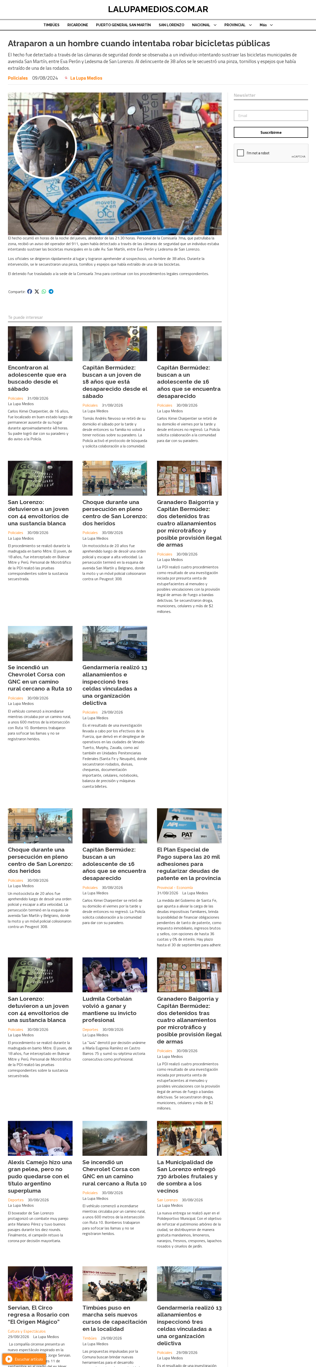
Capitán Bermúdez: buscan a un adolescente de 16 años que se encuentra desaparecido (189, 381)
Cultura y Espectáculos (27, 1331)
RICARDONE (77, 25)
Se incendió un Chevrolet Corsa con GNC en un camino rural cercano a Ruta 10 (40, 678)
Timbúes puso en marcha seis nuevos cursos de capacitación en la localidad (114, 1318)
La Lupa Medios (86, 78)
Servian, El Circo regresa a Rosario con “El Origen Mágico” (38, 1314)
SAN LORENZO (171, 25)
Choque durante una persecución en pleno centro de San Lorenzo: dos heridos (114, 513)
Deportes (90, 1029)
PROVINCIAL (235, 25)
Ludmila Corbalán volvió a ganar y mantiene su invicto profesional (109, 1009)
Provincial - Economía (175, 887)
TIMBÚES (51, 25)
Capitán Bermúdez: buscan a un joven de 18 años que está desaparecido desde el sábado (114, 381)
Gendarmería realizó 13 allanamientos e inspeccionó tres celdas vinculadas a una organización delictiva (114, 685)
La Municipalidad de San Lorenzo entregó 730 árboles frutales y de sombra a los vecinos (187, 1176)
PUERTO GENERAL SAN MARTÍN (123, 25)
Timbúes (89, 1338)
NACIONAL (201, 25)
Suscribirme (271, 132)
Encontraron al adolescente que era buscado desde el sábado (37, 378)
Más (263, 25)
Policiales (18, 77)
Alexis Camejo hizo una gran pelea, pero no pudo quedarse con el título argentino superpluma (40, 1176)
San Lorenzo (167, 1200)
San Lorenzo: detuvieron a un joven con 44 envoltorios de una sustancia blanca (38, 513)
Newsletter (245, 95)
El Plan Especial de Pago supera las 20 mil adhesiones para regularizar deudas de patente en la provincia (189, 863)
